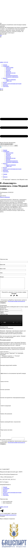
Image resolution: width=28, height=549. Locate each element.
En (2, 88)
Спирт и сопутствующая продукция (12, 83)
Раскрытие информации (12, 77)
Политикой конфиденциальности (16, 301)
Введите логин (4, 309)
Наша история (9, 67)
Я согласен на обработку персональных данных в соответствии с (13, 441)
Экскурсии (6, 86)
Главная (5, 64)
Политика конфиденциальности (8, 515)
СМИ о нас (9, 81)
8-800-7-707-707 (4, 62)
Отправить (3, 444)
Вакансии (8, 71)
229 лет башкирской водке (7, 144)
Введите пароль (4, 311)
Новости (5, 78)
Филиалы (8, 68)
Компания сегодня (10, 72)
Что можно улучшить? (5, 439)
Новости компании (11, 79)
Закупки (8, 74)
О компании (6, 66)
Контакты (5, 85)
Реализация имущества (12, 75)
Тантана (8, 70)
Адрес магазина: (4, 351)
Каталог (5, 82)
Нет (1, 35)
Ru (0, 88)
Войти (2, 312)
